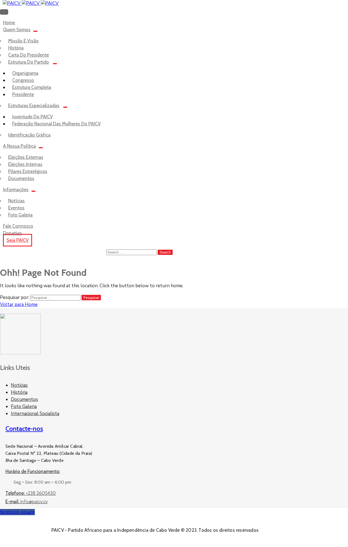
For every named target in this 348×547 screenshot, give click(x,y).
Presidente (23, 94)
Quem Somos (16, 29)
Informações (16, 189)
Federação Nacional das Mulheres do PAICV (56, 123)
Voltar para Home (19, 304)
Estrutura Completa (31, 87)
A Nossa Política (19, 146)
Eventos (16, 208)
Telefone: (30, 493)
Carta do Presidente (28, 55)
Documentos (24, 399)
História (16, 48)
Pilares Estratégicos (27, 171)
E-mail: (26, 501)
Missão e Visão (23, 41)
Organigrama (25, 73)
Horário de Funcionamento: (32, 471)
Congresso (23, 80)
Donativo (12, 233)
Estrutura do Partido (28, 62)
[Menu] (35, 31)
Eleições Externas (25, 157)
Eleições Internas (25, 164)
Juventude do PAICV (32, 116)
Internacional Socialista (35, 413)
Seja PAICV (18, 240)
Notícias (16, 200)
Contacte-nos (24, 428)
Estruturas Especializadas (33, 105)
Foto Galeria (24, 406)
